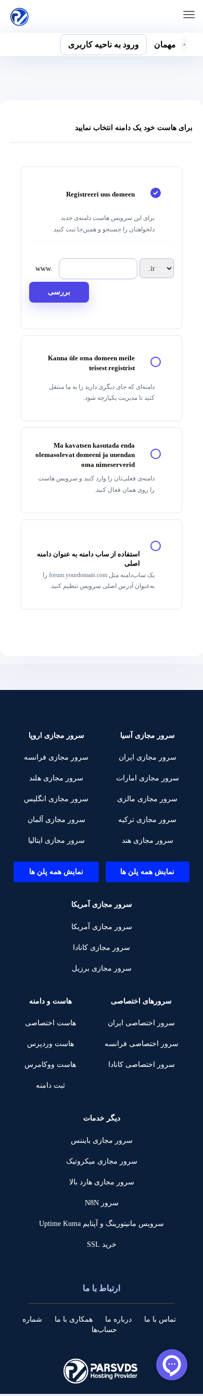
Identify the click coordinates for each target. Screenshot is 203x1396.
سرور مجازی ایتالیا (56, 840)
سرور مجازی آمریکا (101, 927)
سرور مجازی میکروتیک (101, 1161)
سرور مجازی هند (147, 840)
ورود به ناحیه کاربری (103, 44)
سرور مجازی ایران (147, 757)
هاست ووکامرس (50, 1064)
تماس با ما (160, 1319)
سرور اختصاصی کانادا (141, 1064)
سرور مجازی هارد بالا (101, 1182)
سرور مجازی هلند (56, 778)
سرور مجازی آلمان (56, 820)
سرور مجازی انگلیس (56, 799)
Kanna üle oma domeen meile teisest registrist (91, 363)
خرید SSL (102, 1244)
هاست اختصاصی (50, 1023)
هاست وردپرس (50, 1044)
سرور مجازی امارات (147, 778)
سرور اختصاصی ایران (141, 1023)
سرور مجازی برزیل (102, 968)
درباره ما (118, 1319)
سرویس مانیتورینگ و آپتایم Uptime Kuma (101, 1224)
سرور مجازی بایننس (102, 1140)
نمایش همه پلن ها (147, 872)
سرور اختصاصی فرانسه (142, 1044)
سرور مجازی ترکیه (147, 820)
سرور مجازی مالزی (147, 799)
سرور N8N (102, 1203)
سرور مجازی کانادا (101, 947)
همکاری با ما (74, 1319)
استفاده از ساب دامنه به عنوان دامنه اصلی (88, 559)
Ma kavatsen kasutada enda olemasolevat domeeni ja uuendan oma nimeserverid (85, 454)
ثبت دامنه (50, 1085)
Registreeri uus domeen (100, 194)
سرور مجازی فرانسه (56, 757)
